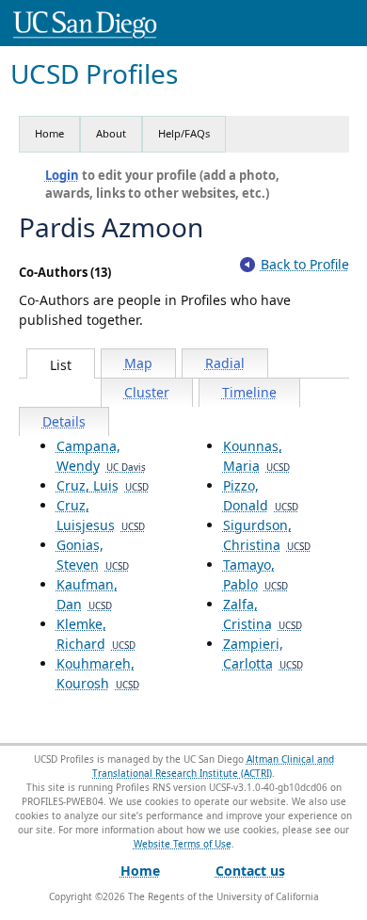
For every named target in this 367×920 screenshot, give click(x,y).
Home (49, 133)
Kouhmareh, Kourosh (97, 673)
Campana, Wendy (101, 456)
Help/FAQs (184, 133)
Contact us (250, 871)
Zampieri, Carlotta (263, 653)
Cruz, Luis (102, 485)
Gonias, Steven (92, 554)
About (111, 133)
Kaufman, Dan (87, 594)
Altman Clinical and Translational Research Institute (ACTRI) (213, 766)
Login (62, 175)
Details (64, 421)
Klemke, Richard (96, 634)
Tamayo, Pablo (255, 574)
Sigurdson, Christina (267, 535)
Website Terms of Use (182, 843)
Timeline (249, 392)
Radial (225, 363)
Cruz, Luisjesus (100, 515)
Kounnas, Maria (256, 456)
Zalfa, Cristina (262, 614)
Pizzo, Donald (260, 495)
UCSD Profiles (94, 74)
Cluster (146, 392)
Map (138, 363)
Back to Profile (305, 264)
